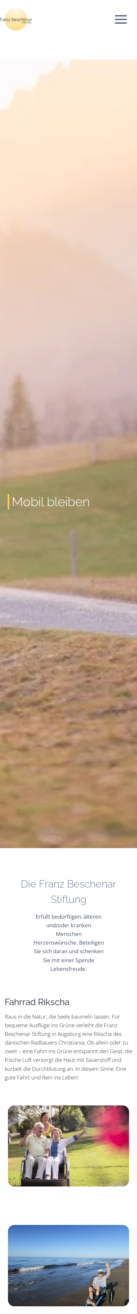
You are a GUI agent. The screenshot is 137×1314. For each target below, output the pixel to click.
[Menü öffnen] (124, 19)
